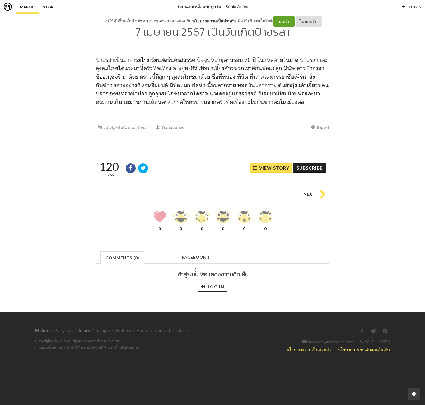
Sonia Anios (237, 6)
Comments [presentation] (122, 257)
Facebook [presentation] (195, 258)
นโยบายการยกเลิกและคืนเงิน (364, 349)
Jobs (180, 330)
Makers (27, 7)
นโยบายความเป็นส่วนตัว (214, 20)
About (143, 330)
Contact (162, 330)
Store (49, 7)
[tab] (122, 257)
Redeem (123, 330)
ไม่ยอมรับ (309, 21)
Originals (64, 330)
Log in (215, 286)
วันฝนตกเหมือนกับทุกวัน (199, 6)
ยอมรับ (284, 21)
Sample (103, 330)
